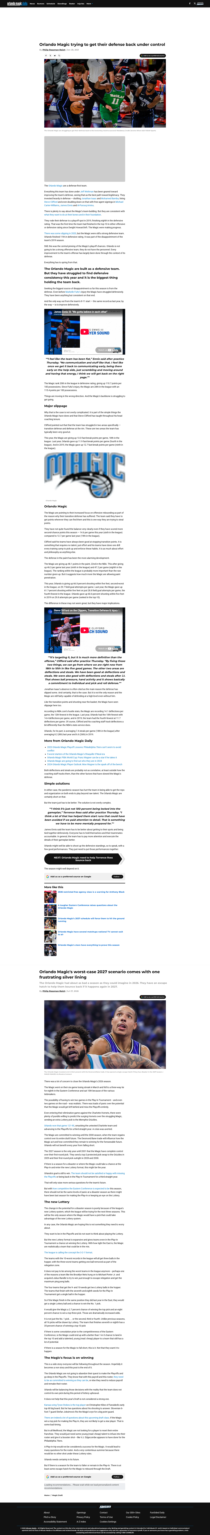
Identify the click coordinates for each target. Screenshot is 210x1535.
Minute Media (31, 1528)
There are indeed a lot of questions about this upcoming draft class (76, 1417)
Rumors (40, 4)
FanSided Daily (157, 1512)
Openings (81, 1512)
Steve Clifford (50, 202)
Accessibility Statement (55, 1521)
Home (47, 1495)
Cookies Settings (108, 1521)
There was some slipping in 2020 (60, 233)
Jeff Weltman (87, 191)
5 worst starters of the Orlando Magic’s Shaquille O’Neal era (76, 754)
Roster (72, 4)
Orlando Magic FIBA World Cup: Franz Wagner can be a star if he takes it (82, 757)
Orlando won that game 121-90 (59, 1125)
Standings (62, 4)
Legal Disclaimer (158, 1517)
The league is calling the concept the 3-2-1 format (68, 1252)
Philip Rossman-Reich (54, 50)
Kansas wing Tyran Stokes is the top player (65, 1405)
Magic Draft (57, 1495)
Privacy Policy (83, 1517)
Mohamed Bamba (110, 198)
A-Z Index (81, 1521)
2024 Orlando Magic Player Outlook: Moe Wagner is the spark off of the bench (84, 764)
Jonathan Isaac (88, 198)
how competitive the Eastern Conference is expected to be (81, 1188)
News (32, 4)
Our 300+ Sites (133, 1512)
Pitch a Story (50, 1517)
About (47, 1512)
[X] (195, 3)
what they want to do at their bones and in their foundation (72, 214)
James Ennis (66, 205)
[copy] (59, 55)
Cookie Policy (132, 1517)
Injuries (80, 4)
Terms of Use (106, 1517)
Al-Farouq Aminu (85, 205)
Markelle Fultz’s (73, 292)
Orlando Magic (56, 185)
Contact (104, 1512)
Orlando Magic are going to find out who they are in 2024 (74, 761)
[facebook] (189, 3)
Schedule (51, 4)
